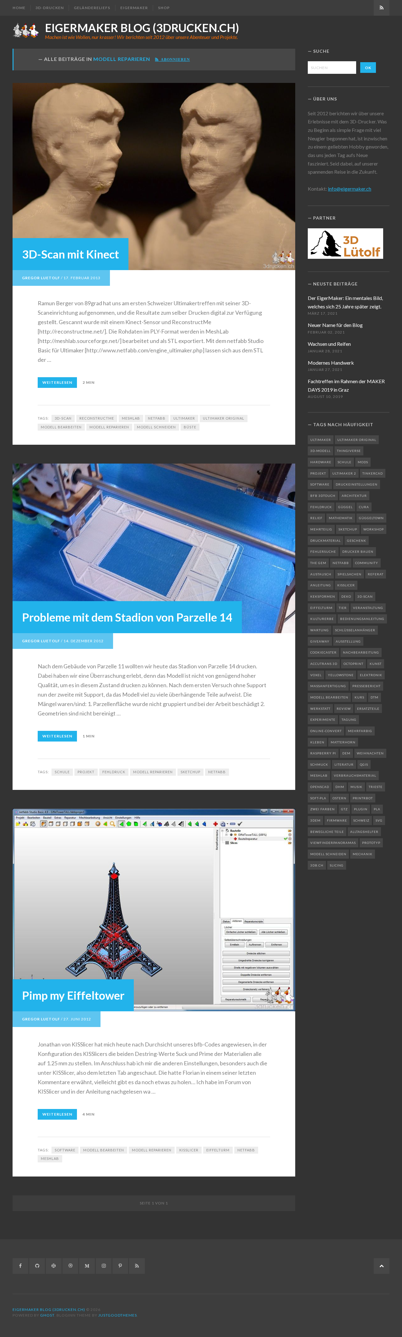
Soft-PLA (318, 798)
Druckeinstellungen (357, 484)
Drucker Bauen (357, 551)
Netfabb (157, 418)
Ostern (339, 798)
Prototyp (371, 843)
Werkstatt (320, 708)
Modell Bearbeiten (61, 427)
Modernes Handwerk (331, 363)
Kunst (376, 664)
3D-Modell (320, 451)
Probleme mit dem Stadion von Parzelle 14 (127, 617)
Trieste (376, 787)
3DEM (315, 820)
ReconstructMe (96, 418)
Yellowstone (341, 675)
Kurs (359, 697)
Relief (316, 518)
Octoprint (353, 664)
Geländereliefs (92, 7)
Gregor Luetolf (41, 277)
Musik (356, 787)
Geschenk (356, 540)
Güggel (345, 507)
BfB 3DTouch (322, 495)
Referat (375, 574)
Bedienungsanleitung (362, 619)
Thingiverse (349, 451)
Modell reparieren (109, 427)
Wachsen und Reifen (329, 344)
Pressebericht (366, 686)
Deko (346, 596)
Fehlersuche (323, 551)
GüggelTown (371, 518)
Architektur (354, 495)
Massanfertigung (328, 686)
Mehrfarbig (360, 731)
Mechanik (362, 854)
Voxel (316, 675)
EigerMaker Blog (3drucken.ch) (142, 27)
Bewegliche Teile (327, 832)
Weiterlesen (57, 382)
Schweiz (361, 820)
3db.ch (316, 865)
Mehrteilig (321, 529)
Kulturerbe (322, 619)
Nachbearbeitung (361, 652)
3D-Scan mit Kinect (70, 254)
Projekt (86, 772)
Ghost (47, 1315)
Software (65, 1150)
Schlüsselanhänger (355, 630)
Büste (190, 427)
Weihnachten (370, 753)
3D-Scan (63, 418)
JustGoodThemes (117, 1315)
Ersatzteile (368, 708)
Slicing (337, 865)
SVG (379, 820)
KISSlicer (188, 1150)
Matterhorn (343, 742)
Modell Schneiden (156, 427)
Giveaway (319, 641)
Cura (364, 507)
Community (366, 563)
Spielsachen (349, 574)
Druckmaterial (325, 540)
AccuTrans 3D (323, 664)
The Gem (318, 563)
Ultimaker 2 (344, 473)
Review (344, 708)
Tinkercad (372, 473)
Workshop (373, 529)
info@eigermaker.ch (349, 189)
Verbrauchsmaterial (355, 775)
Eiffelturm (218, 1150)
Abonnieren (174, 59)
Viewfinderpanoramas (333, 843)
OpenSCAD (319, 787)
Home (19, 7)
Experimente (322, 719)
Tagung (349, 719)
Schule (62, 772)
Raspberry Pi (323, 753)
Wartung (319, 630)
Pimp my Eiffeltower (73, 995)
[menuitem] (21, 8)
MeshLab (131, 418)
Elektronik (371, 675)
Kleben (317, 742)
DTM (374, 697)
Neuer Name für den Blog (335, 325)
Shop (164, 7)
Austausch (320, 574)
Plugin (360, 809)
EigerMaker (134, 7)
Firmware (337, 820)
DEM (346, 753)
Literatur (344, 764)
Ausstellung (348, 641)
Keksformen (322, 596)
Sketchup (190, 772)
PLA (377, 809)
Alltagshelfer (364, 832)
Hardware (320, 462)
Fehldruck (113, 772)
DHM (339, 787)
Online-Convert (326, 731)
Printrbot (363, 798)
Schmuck (319, 764)
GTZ (344, 809)
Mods (363, 462)
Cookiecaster (323, 652)
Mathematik (341, 518)
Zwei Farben (322, 809)
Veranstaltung (368, 608)
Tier (343, 608)
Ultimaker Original (223, 418)
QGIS (364, 764)
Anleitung (320, 585)
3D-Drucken (49, 7)
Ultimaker (184, 418)
